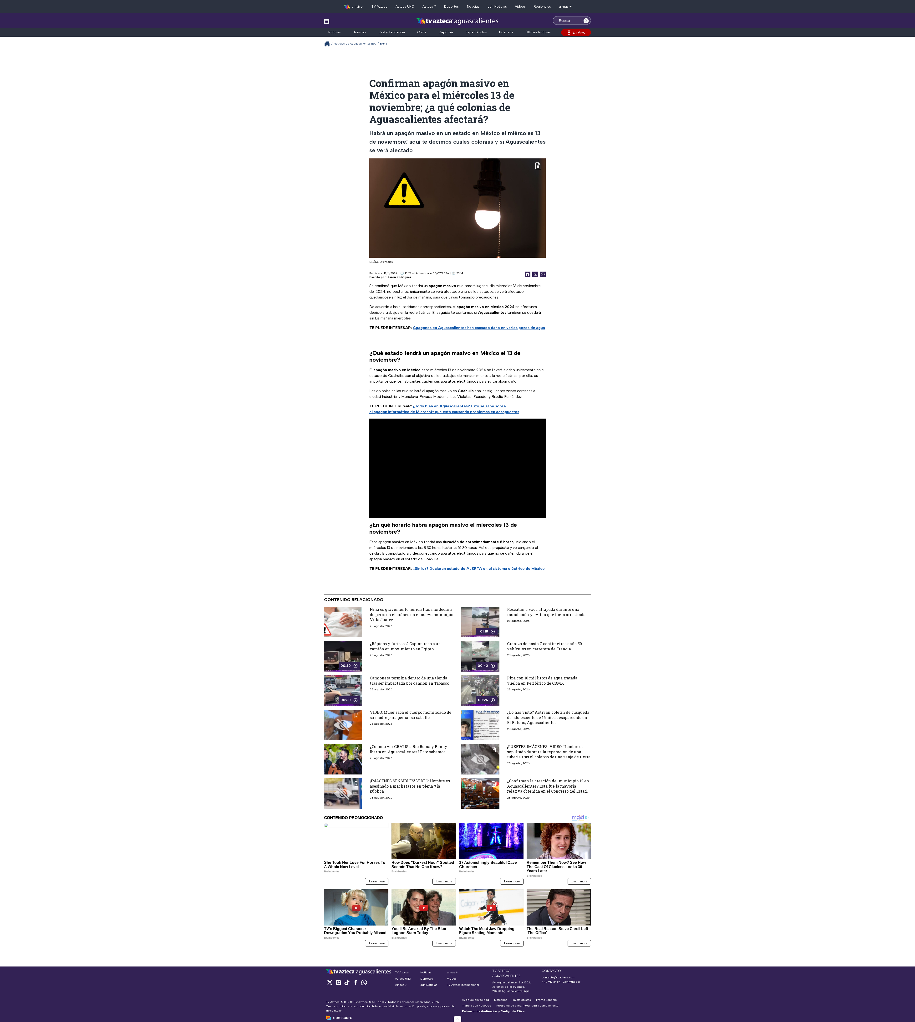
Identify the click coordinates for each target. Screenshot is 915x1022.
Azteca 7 (429, 7)
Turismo (359, 32)
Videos (520, 7)
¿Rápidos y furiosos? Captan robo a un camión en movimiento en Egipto (405, 646)
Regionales (542, 7)
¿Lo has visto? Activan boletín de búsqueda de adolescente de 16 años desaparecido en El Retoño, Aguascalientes (548, 717)
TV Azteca (379, 7)
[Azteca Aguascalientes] (457, 21)
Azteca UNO (405, 7)
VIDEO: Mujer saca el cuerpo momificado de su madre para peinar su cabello (410, 715)
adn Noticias (497, 7)
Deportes (451, 7)
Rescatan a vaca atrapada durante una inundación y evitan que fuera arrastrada (546, 612)
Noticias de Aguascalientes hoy (355, 43)
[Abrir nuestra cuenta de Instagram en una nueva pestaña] (338, 982)
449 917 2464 (551, 981)
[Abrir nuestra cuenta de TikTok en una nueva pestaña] (347, 982)
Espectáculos (476, 32)
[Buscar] (586, 20)
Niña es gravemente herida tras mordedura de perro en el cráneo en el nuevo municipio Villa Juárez (411, 614)
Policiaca (506, 32)
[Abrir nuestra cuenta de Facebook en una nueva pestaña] (355, 982)
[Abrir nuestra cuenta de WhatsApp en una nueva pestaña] (364, 982)
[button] (457, 1019)
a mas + (565, 7)
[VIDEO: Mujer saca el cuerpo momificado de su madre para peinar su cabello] (343, 725)
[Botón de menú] (326, 21)
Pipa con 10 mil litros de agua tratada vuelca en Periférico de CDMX (542, 680)
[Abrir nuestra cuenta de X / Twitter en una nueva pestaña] (330, 982)
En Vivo (578, 32)
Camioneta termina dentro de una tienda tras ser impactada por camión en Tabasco (409, 680)
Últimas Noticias (538, 32)
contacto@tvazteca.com (558, 977)
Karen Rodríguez (399, 277)
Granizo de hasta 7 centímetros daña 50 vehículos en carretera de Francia (544, 646)
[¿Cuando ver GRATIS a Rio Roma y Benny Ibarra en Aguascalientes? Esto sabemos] (343, 759)
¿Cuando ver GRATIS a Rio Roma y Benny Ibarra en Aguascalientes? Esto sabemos (408, 749)
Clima (421, 32)
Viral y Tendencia (391, 32)
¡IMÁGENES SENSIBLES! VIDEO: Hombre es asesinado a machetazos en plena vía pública (410, 786)
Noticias (473, 7)
